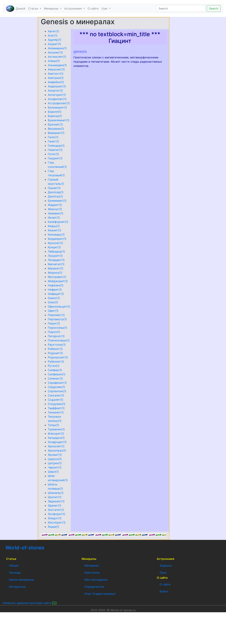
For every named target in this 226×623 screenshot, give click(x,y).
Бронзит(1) (55, 124)
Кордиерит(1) (57, 238)
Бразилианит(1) (58, 120)
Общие (14, 565)
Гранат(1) (54, 188)
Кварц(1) (54, 226)
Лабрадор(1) (56, 251)
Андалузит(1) (57, 86)
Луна (163, 572)
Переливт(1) (56, 315)
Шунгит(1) (54, 497)
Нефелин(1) (55, 285)
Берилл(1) (54, 111)
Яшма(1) (53, 526)
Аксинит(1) (55, 52)
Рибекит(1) (55, 349)
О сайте (93, 8)
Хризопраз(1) (57, 450)
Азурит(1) (54, 44)
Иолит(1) (54, 217)
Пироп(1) (54, 332)
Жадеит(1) (55, 205)
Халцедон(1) (56, 438)
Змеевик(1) (55, 213)
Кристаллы (92, 572)
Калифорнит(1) (58, 222)
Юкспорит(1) (57, 522)
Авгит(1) (53, 31)
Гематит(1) (55, 150)
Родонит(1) (55, 353)
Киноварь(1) (56, 234)
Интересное (17, 586)
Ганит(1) (53, 141)
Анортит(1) (55, 90)
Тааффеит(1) (56, 408)
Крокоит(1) (55, 243)
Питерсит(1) (56, 336)
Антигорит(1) (57, 95)
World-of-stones (35, 548)
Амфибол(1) (56, 82)
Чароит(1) (54, 467)
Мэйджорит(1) (58, 281)
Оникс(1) (54, 298)
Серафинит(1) (57, 382)
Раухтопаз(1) (57, 344)
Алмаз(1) (54, 61)
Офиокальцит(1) (59, 306)
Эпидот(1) (54, 518)
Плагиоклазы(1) (59, 340)
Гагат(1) (53, 137)
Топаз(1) (53, 425)
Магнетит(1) (56, 264)
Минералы (91, 565)
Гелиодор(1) (56, 145)
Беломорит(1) (57, 107)
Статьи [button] (33, 8)
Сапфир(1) (55, 370)
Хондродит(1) (57, 442)
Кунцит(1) (54, 247)
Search (213, 8)
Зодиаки (166, 565)
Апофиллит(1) (57, 99)
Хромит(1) (55, 454)
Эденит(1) (54, 505)
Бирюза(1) (55, 116)
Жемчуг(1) (55, 209)
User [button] (104, 8)
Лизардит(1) (56, 260)
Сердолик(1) (56, 387)
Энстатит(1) (56, 509)
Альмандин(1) (57, 65)
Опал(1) (53, 302)
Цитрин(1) (55, 463)
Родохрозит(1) (58, 357)
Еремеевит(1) (57, 200)
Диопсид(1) (56, 192)
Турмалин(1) (56, 429)
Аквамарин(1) (57, 48)
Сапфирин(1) (56, 374)
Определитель (94, 586)
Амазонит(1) (56, 69)
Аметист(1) (55, 73)
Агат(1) (52, 35)
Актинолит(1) (57, 56)
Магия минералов (21, 579)
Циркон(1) (55, 459)
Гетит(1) (53, 154)
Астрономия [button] (73, 8)
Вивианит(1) (56, 133)
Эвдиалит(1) (56, 501)
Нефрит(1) (55, 289)
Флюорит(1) (56, 433)
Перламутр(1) (57, 319)
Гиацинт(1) (55, 158)
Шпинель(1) (56, 493)
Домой (21, 8)
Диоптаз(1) (55, 196)
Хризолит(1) (56, 446)
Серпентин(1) (57, 391)
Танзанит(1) (56, 412)
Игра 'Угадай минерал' (100, 593)
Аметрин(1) (56, 78)
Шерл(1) (53, 471)
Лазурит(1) (55, 255)
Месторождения (96, 579)
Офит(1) (53, 310)
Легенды (15, 572)
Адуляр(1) (54, 39)
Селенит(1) (55, 378)
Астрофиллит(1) (59, 103)
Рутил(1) (54, 366)
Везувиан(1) (56, 128)
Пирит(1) (54, 323)
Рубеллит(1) (56, 361)
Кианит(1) (54, 230)
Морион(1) (55, 272)
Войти (164, 591)
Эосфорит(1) (56, 514)
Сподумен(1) (56, 404)
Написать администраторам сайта (27, 603)
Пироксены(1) (57, 327)
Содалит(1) (55, 399)
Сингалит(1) (56, 395)
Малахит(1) (55, 268)
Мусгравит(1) (57, 277)
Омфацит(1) (56, 294)
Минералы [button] (51, 8)
